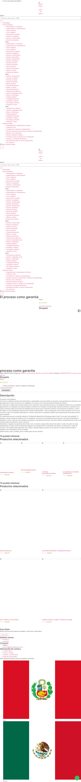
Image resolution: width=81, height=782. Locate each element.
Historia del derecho (12, 72)
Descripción (6, 390)
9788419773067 (65, 373)
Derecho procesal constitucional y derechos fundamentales (24, 131)
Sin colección (10, 142)
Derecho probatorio (12, 61)
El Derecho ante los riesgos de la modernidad (20, 137)
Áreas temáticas (8, 25)
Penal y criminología (12, 95)
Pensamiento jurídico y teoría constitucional (19, 140)
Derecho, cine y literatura (13, 133)
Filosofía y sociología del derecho (16, 138)
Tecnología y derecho (12, 102)
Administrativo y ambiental (14, 26)
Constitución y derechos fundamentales (18, 129)
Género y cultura (11, 70)
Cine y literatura (11, 30)
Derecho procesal (11, 63)
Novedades (6, 23)
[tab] (6, 390)
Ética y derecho (11, 66)
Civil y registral (10, 32)
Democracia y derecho (13, 34)
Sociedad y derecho (12, 100)
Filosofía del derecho (12, 68)
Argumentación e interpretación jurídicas (18, 125)
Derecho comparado (12, 36)
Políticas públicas (11, 97)
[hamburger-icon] (1, 21)
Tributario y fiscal (11, 104)
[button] (42, 42)
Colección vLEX (11, 127)
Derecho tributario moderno (14, 135)
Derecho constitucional (13, 38)
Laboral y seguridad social (14, 93)
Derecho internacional (12, 59)
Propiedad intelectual (12, 99)
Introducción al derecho (13, 91)
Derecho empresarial (12, 40)
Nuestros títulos (8, 123)
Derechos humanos (12, 64)
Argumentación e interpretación (15, 28)
